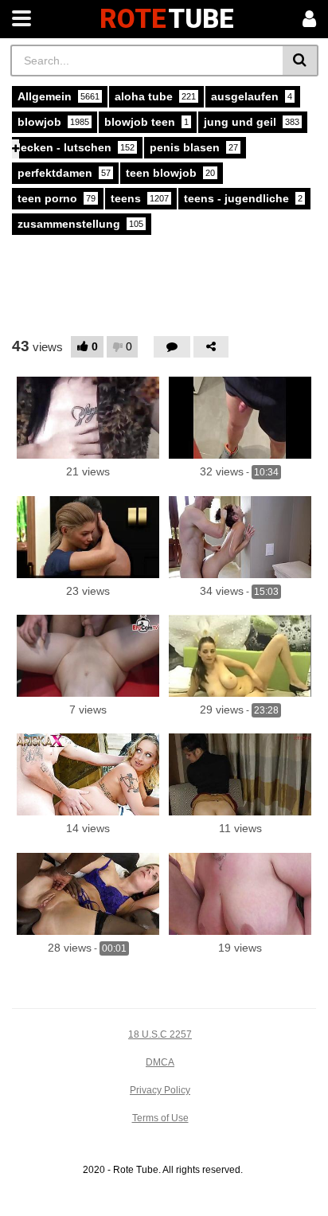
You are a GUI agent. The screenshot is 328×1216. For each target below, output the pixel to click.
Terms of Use (160, 1118)
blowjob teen (146, 121)
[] (300, 60)
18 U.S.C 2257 (160, 1034)
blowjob (53, 121)
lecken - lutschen (76, 147)
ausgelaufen (251, 96)
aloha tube (155, 96)
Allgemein (59, 96)
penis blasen (194, 147)
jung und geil (251, 121)
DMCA (160, 1062)
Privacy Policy (160, 1090)
